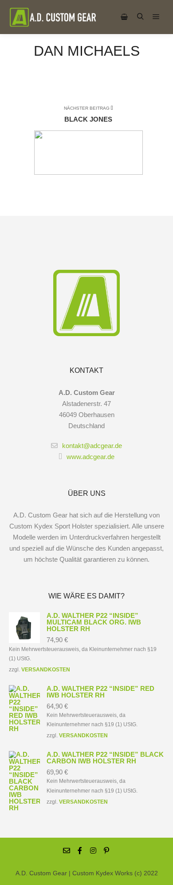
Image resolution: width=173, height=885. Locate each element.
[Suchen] (140, 17)
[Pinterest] (106, 850)
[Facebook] (80, 850)
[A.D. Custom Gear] (53, 17)
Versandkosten (45, 670)
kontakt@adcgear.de (92, 445)
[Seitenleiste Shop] (124, 17)
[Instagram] (93, 850)
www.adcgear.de (90, 456)
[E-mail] (66, 850)
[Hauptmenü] (156, 17)
